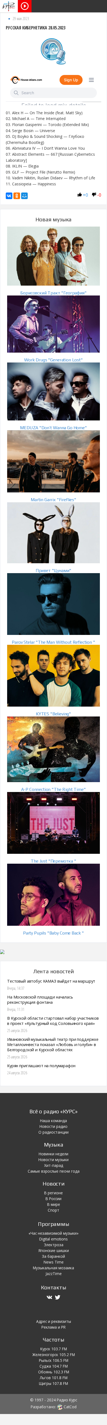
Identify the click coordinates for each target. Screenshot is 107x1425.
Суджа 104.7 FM (54, 1366)
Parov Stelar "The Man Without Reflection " (53, 642)
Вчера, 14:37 (15, 988)
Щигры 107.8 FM (53, 1383)
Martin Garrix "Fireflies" (53, 499)
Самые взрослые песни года (54, 1171)
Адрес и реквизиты (53, 1321)
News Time (54, 1262)
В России (53, 1198)
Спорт (53, 1210)
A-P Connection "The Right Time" (53, 789)
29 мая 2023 (21, 18)
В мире (53, 1204)
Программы (53, 1224)
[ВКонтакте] (9, 196)
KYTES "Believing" (53, 713)
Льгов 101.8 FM (53, 1377)
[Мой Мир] (24, 196)
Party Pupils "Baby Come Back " (53, 933)
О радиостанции (53, 1132)
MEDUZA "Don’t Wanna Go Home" (53, 427)
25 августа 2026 (17, 1030)
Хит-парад (53, 1165)
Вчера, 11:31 (15, 1009)
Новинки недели (53, 1153)
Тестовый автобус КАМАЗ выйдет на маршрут (51, 981)
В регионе (53, 1192)
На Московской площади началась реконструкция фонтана (40, 999)
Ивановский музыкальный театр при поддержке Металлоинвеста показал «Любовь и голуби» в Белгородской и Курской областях (52, 1044)
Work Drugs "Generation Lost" (53, 359)
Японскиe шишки (53, 1250)
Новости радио (53, 1126)
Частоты (53, 1339)
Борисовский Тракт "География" (53, 292)
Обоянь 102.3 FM (53, 1371)
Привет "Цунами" (54, 570)
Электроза (53, 1244)
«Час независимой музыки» (53, 1233)
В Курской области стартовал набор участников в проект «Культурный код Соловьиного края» (53, 1021)
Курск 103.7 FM (53, 1348)
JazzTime (54, 1273)
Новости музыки (53, 1159)
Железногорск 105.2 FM (53, 1354)
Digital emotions (53, 1239)
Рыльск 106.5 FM (53, 1360)
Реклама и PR (53, 1327)
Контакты (53, 1287)
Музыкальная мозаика (53, 1267)
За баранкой (53, 1256)
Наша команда (53, 1120)
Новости (53, 1183)
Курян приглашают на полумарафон (41, 1065)
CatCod (70, 1406)
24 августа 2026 (17, 1072)
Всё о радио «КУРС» (53, 1111)
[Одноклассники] (16, 196)
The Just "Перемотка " (53, 861)
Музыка (53, 1144)
